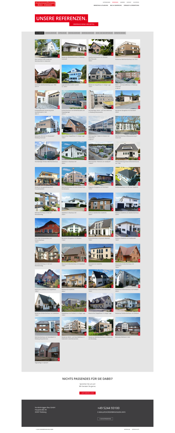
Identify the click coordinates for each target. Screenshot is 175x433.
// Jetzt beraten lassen (87, 393)
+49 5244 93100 (108, 408)
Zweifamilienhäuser (74, 33)
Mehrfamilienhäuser (88, 33)
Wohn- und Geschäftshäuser (104, 33)
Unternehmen (106, 2)
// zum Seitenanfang (105, 418)
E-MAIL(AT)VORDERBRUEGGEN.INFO (111, 412)
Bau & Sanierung (116, 5)
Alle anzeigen (40, 33)
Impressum (127, 429)
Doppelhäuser (62, 33)
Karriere (122, 2)
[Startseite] (47, 4)
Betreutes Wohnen (120, 33)
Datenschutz (135, 429)
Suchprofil (136, 2)
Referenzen (115, 2)
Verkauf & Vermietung (131, 5)
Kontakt (129, 2)
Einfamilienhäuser (50, 33)
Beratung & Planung (101, 5)
